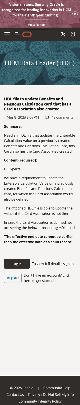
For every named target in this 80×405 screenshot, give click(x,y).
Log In (16, 263)
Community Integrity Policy (40, 401)
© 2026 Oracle (21, 387)
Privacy (34, 394)
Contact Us (15, 394)
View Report (36, 24)
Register (13, 278)
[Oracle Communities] (63, 34)
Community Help (56, 387)
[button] (17, 34)
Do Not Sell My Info (58, 394)
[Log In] (73, 34)
